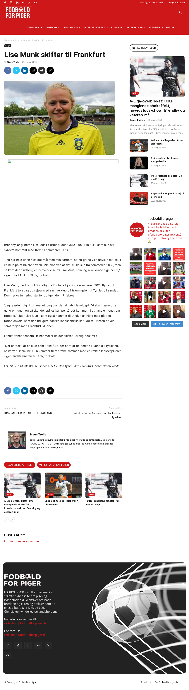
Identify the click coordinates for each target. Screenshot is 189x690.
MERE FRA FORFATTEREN (54, 464)
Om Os (170, 27)
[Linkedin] (17, 2)
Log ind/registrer (177, 2)
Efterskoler (135, 27)
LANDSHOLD (70, 27)
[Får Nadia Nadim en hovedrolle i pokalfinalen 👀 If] (164, 254)
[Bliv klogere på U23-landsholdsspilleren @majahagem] (164, 268)
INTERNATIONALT (94, 27)
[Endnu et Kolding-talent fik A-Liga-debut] (63, 485)
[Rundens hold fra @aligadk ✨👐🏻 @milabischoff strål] (150, 268)
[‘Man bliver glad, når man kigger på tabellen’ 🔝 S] (136, 297)
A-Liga (16, 40)
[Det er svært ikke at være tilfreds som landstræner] (179, 297)
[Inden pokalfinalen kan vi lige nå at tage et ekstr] (179, 254)
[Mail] (23, 2)
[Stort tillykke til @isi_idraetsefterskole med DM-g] (136, 268)
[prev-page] (6, 519)
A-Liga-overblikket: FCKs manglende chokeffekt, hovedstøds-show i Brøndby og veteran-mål (157, 108)
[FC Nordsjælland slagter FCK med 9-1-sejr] (103, 485)
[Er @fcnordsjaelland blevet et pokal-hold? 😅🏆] (150, 254)
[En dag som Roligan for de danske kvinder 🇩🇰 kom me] (150, 283)
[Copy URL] (50, 70)
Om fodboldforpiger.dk (166, 682)
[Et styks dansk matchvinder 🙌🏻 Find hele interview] (136, 311)
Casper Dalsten (137, 120)
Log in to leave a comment (23, 541)
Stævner (154, 27)
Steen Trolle (13, 62)
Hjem (7, 40)
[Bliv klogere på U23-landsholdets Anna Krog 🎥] (164, 283)
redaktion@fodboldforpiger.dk (25, 623)
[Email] (33, 70)
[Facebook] (5, 2)
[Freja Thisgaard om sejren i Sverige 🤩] (150, 311)
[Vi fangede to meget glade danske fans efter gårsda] (164, 297)
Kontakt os (145, 682)
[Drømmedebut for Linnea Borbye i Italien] (139, 163)
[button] (180, 13)
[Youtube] (35, 2)
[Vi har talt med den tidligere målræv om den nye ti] (136, 283)
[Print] (41, 70)
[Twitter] (29, 2)
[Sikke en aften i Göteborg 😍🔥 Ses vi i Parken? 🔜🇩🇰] (150, 297)
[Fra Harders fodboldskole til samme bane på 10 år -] (164, 311)
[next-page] (12, 519)
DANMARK (33, 27)
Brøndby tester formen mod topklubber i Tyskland (97, 415)
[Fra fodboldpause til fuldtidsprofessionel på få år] (179, 283)
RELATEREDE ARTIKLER (19, 464)
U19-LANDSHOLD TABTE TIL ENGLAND (28, 413)
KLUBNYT (116, 27)
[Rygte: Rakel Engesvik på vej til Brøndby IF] (139, 198)
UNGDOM (51, 27)
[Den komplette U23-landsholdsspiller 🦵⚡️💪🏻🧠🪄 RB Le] (136, 254)
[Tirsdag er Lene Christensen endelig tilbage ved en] (179, 311)
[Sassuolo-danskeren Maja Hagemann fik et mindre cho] (179, 268)
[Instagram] (11, 2)
